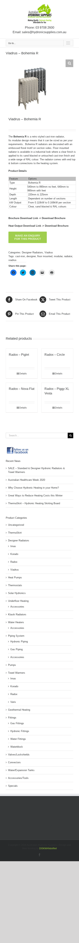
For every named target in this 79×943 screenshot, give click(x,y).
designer (31, 256)
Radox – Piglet (19, 354)
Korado (14, 554)
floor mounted (44, 256)
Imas (13, 546)
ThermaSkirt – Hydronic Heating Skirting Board (34, 503)
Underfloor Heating (18, 601)
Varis (13, 702)
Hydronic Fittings (19, 731)
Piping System (16, 635)
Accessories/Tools (18, 778)
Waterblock (16, 746)
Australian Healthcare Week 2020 (26, 479)
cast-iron (20, 256)
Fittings (12, 717)
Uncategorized (16, 524)
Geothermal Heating (19, 709)
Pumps (12, 665)
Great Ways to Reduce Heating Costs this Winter (35, 495)
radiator (68, 256)
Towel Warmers (16, 672)
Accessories (17, 606)
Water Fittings (18, 739)
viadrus (12, 260)
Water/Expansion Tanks (21, 770)
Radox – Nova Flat (21, 388)
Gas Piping (16, 649)
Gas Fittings (17, 723)
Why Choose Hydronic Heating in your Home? (33, 487)
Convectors (14, 762)
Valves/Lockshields (19, 754)
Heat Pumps (15, 577)
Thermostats (15, 585)
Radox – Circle (54, 354)
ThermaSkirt (15, 532)
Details (23, 373)
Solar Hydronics (17, 593)
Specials (13, 785)
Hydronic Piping (19, 641)
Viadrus (48, 252)
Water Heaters (16, 622)
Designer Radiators (32, 252)
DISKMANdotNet (48, 848)
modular (58, 256)
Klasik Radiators (17, 614)
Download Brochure (53, 218)
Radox (13, 561)
